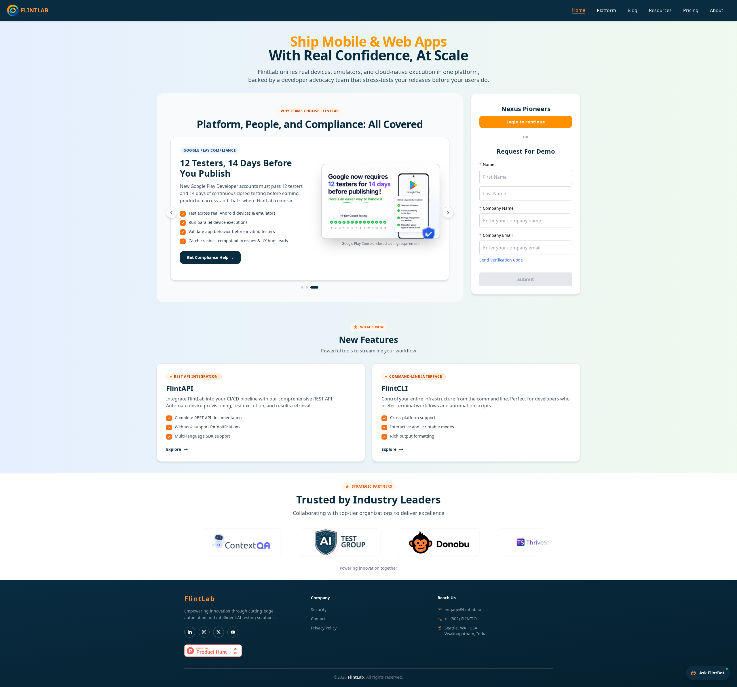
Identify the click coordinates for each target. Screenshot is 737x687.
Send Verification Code (501, 260)
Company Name (496, 208)
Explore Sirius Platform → (212, 255)
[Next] (448, 212)
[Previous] (171, 212)
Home (578, 10)
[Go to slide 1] (305, 287)
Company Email (496, 235)
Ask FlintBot (711, 672)
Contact (318, 618)
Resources (660, 10)
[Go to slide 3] (317, 287)
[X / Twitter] (218, 632)
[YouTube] (232, 632)
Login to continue (525, 122)
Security (318, 609)
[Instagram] (204, 632)
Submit (525, 279)
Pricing (690, 10)
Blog (632, 10)
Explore (173, 449)
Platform (606, 10)
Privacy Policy (324, 628)
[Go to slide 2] (312, 287)
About (716, 10)
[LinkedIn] (189, 632)
